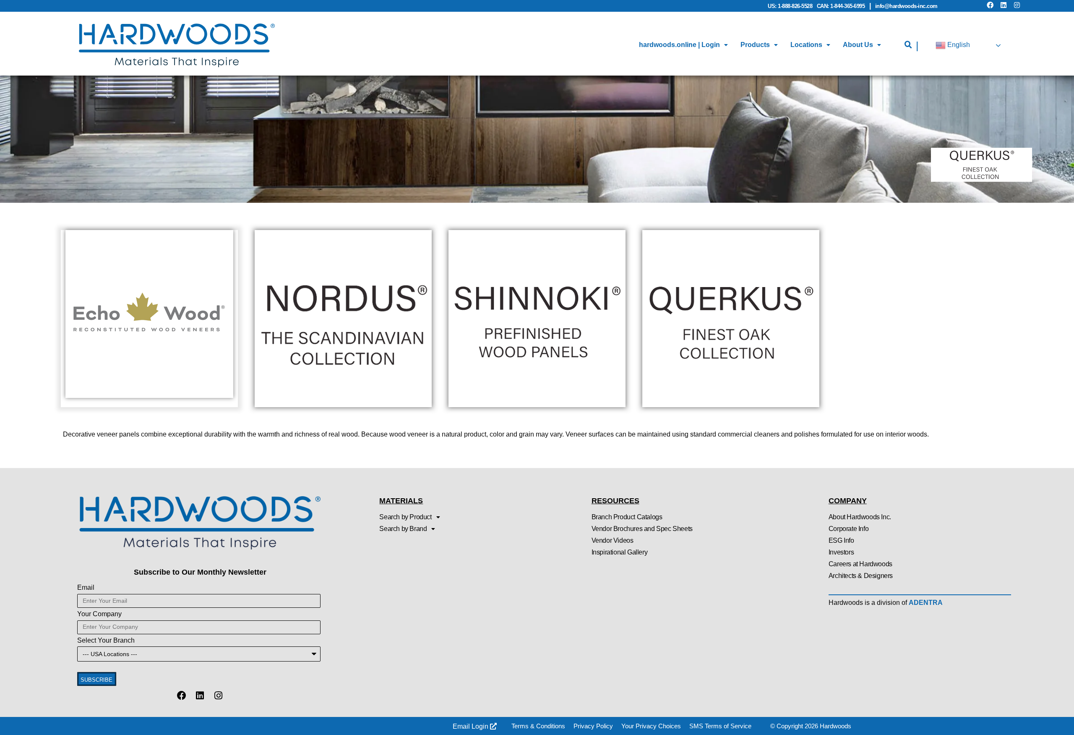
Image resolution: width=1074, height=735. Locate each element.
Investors (841, 552)
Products (755, 44)
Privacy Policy (593, 726)
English (958, 45)
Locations (806, 44)
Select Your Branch (106, 640)
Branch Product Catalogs (627, 517)
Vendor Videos (612, 540)
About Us (858, 44)
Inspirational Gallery (620, 552)
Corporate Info (848, 528)
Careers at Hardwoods (860, 564)
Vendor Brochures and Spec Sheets (642, 528)
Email (85, 587)
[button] (908, 45)
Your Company (99, 613)
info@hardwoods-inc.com (906, 6)
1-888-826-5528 (795, 6)
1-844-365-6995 (847, 6)
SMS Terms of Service (720, 726)
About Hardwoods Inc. (860, 517)
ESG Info (841, 540)
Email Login (471, 726)
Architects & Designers (861, 575)
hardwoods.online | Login (679, 44)
